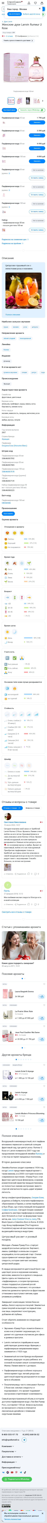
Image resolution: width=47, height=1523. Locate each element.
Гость (7, 891)
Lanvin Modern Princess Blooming (29, 1113)
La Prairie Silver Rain (24, 1011)
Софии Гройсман (9, 1210)
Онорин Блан (38, 1197)
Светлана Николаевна (15, 822)
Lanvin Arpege (21, 1092)
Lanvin (11, 1170)
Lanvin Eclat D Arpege (24, 1071)
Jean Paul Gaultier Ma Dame (27, 1032)
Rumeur (39, 1153)
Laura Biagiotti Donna (24, 991)
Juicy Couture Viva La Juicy (24, 1219)
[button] (4, 101)
